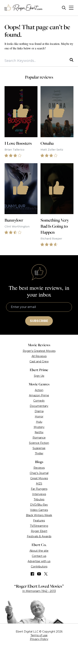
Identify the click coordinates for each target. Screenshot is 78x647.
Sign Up (39, 375)
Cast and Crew (39, 361)
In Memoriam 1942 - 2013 (39, 591)
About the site (39, 550)
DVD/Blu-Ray (39, 504)
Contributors (39, 566)
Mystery (39, 427)
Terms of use (39, 635)
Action (39, 390)
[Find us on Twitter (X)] (46, 574)
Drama (39, 411)
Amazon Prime (39, 395)
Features (39, 520)
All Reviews (39, 356)
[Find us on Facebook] (32, 574)
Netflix (39, 432)
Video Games (39, 510)
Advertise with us (39, 561)
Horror (39, 416)
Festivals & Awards (39, 536)
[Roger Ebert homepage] (23, 8)
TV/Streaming (39, 526)
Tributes (39, 499)
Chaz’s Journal (39, 473)
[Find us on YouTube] (39, 573)
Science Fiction (39, 443)
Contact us (39, 556)
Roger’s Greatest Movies (39, 351)
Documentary (39, 406)
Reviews (39, 467)
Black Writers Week (39, 515)
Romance (39, 437)
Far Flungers (39, 489)
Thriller (39, 453)
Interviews (39, 494)
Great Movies (39, 478)
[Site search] (64, 8)
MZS (39, 483)
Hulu (39, 421)
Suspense (39, 448)
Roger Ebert (39, 531)
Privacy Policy (39, 639)
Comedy (39, 400)
